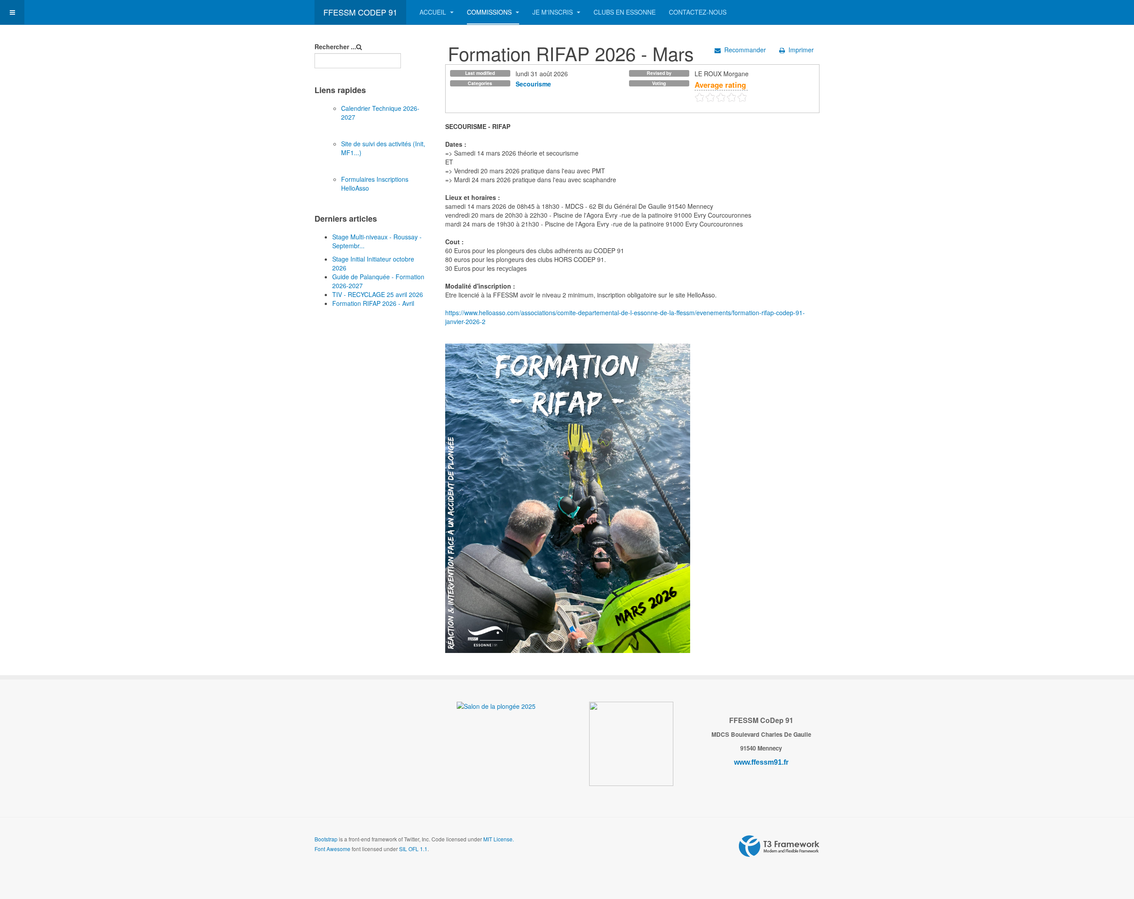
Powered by (779, 846)
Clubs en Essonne (625, 12)
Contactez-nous (697, 12)
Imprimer (801, 49)
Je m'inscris (553, 12)
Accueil (433, 12)
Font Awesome (332, 848)
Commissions (490, 12)
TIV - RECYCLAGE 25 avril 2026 (377, 294)
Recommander (745, 49)
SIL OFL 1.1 (413, 848)
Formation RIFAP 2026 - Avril (373, 303)
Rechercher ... (335, 46)
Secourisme (533, 83)
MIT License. (498, 839)
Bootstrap (326, 839)
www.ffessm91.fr (761, 762)
